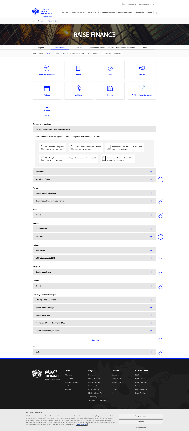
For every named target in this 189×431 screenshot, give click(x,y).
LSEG (137, 375)
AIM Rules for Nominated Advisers (88, 146)
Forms (78, 74)
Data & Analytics (141, 382)
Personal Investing (125, 12)
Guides (142, 74)
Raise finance (60, 47)
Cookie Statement (94, 386)
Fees (110, 74)
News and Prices (78, 12)
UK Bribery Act (93, 390)
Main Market (38, 53)
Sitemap (68, 390)
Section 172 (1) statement (97, 400)
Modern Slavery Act (95, 393)
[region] (94, 420)
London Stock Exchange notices (101, 47)
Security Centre (117, 382)
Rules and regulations (47, 74)
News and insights (71, 382)
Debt (57, 53)
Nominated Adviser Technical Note (120, 158)
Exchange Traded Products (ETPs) (76, 53)
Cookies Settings (94, 382)
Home (34, 21)
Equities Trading (108, 12)
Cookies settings (141, 427)
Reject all (141, 422)
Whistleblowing (117, 379)
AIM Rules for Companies (54, 146)
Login (149, 12)
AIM (48, 53)
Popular (41, 47)
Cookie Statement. (81, 424)
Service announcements (125, 47)
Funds (95, 53)
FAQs (145, 47)
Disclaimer (92, 375)
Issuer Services (140, 393)
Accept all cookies (140, 416)
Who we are (69, 375)
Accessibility (92, 397)
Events (67, 386)
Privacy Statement (94, 379)
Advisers (78, 95)
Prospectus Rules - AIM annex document (127, 146)
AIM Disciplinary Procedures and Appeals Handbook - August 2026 (70, 158)
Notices (47, 95)
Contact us (115, 375)
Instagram (115, 386)
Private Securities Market (112, 53)
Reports (110, 95)
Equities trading (78, 47)
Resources (140, 12)
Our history (69, 379)
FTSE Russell (139, 379)
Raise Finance (93, 12)
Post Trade (139, 386)
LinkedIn (115, 390)
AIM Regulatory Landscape (142, 95)
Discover (65, 12)
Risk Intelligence (141, 390)
